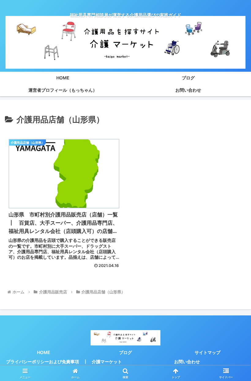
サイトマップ (207, 352)
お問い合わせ (187, 361)
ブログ (125, 352)
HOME (43, 352)
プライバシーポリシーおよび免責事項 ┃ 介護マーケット (64, 361)
